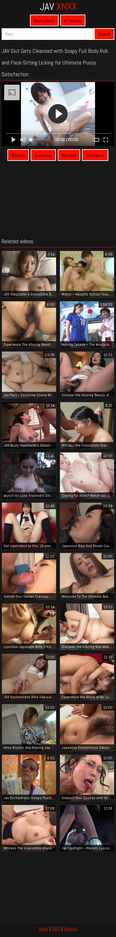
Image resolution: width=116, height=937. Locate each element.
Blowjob (18, 155)
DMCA (56, 928)
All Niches (73, 21)
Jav (58, 6)
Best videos (44, 21)
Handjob (69, 155)
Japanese (43, 155)
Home (43, 928)
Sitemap (70, 928)
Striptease (95, 155)
